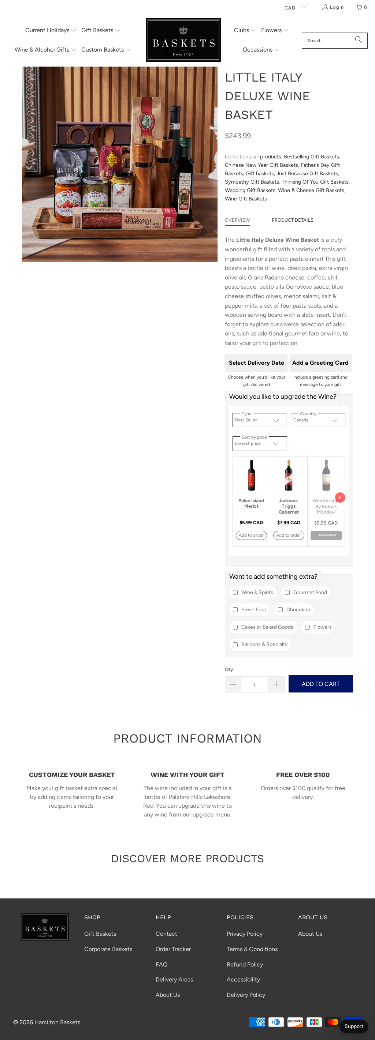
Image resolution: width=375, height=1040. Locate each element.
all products (267, 156)
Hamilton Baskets (57, 1022)
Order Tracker (173, 949)
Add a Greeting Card (320, 362)
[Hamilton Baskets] (183, 40)
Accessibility (243, 979)
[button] (51, 31)
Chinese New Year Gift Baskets (261, 165)
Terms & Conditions (252, 949)
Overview (237, 220)
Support (354, 1026)
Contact (166, 933)
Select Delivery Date (256, 362)
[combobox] (335, 41)
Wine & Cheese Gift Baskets (311, 190)
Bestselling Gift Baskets (311, 156)
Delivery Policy (246, 994)
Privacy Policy (245, 933)
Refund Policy (245, 964)
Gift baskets (260, 173)
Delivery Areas (174, 979)
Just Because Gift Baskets (307, 173)
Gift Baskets (100, 933)
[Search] (358, 41)
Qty (229, 669)
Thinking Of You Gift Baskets (315, 182)
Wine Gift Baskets (246, 198)
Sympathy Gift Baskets (252, 182)
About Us (168, 994)
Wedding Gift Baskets (250, 190)
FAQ (161, 964)
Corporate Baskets (108, 949)
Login (337, 7)
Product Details (292, 220)
